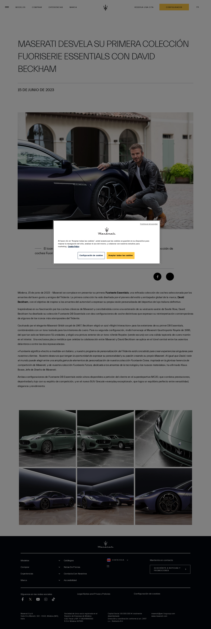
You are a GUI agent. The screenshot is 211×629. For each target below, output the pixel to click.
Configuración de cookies (91, 255)
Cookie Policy (73, 247)
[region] (106, 242)
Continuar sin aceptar (149, 224)
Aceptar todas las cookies (120, 255)
